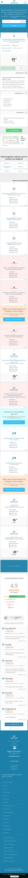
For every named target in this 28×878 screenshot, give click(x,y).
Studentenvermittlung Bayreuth (9, 851)
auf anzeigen (10, 140)
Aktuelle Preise (14, 769)
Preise (5, 870)
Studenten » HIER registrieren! (14, 319)
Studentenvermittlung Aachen (9, 837)
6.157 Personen (13, 596)
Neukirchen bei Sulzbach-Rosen (7, 167)
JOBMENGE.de (12, 622)
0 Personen (12, 607)
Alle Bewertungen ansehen (14, 728)
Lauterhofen (7, 163)
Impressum (21, 870)
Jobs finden (14, 25)
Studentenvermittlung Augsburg (9, 844)
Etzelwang (20, 166)
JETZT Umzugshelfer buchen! (14, 422)
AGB (18, 870)
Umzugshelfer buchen (14, 766)
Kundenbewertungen (14, 578)
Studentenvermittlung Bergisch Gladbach (10, 854)
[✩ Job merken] (17, 68)
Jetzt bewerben (7, 68)
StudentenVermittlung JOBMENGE (14, 566)
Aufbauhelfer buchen (14, 768)
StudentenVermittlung (14, 765)
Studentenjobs (17, 309)
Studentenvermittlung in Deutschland (12, 776)
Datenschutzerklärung (12, 870)
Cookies (24, 874)
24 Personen (12, 602)
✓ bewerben (14, 130)
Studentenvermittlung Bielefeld (9, 861)
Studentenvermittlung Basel (8, 847)
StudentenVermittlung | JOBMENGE (14, 2)
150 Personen (12, 599)
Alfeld (21, 171)
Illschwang (7, 171)
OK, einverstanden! (14, 876)
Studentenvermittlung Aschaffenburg (10, 840)
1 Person (11, 604)
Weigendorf (21, 163)
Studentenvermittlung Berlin (8, 857)
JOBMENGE (10, 874)
